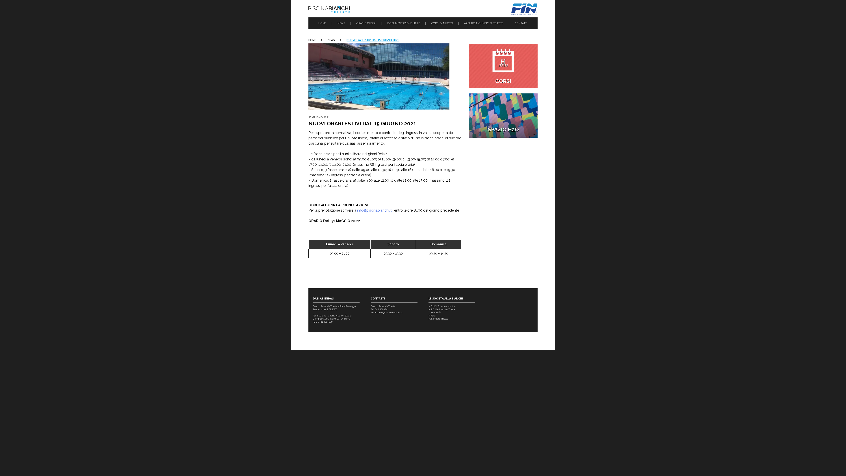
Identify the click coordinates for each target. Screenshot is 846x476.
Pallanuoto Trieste (438, 318)
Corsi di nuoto (442, 23)
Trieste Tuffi (435, 312)
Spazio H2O (503, 129)
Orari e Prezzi (366, 23)
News (341, 23)
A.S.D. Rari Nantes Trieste (442, 309)
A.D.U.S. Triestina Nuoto (442, 306)
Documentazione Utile (403, 23)
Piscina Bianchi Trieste (329, 9)
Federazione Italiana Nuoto (524, 9)
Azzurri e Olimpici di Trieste (483, 23)
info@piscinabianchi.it (374, 210)
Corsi (503, 81)
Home (322, 23)
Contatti (521, 23)
